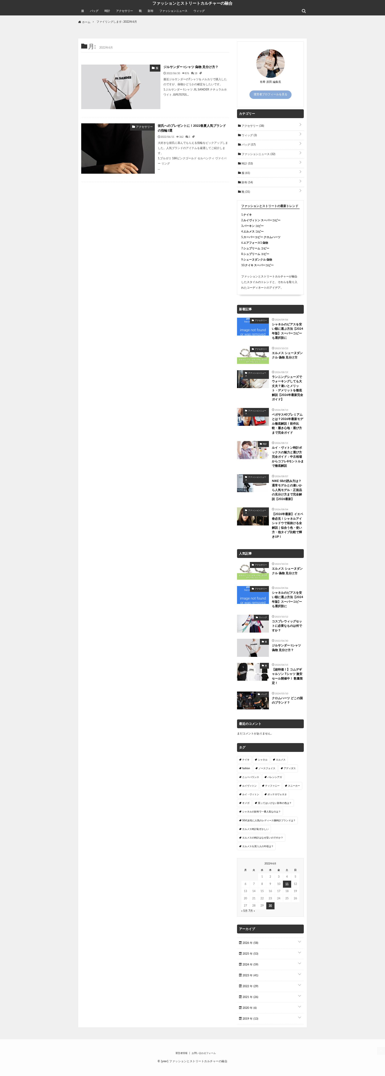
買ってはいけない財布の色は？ (275, 803)
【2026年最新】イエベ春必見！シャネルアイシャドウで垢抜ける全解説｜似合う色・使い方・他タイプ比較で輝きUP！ (287, 525)
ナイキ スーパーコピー (259, 265)
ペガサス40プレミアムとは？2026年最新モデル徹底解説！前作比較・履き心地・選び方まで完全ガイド (287, 423)
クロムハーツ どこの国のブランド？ (287, 700)
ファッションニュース (173, 11)
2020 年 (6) (249, 1008)
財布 (150, 11)
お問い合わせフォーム (204, 1053)
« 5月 (244, 911)
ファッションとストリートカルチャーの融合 (192, 3)
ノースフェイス (266, 768)
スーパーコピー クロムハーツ (262, 237)
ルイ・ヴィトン (250, 794)
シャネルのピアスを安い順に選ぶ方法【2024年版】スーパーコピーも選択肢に (287, 331)
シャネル (262, 760)
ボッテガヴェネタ (277, 794)
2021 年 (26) (250, 997)
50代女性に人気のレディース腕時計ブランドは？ (269, 820)
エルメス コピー (253, 231)
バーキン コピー (253, 226)
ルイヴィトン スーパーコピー (262, 220)
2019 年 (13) (250, 1018)
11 (287, 884)
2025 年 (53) (250, 953)
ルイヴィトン (249, 786)
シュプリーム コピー (256, 248)
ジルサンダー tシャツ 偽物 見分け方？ (190, 67)
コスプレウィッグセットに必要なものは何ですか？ (287, 626)
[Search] (304, 11)
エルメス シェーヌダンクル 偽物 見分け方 (287, 355)
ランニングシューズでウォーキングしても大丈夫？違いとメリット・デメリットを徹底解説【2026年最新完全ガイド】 (287, 388)
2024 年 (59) (250, 964)
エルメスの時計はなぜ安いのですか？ (262, 838)
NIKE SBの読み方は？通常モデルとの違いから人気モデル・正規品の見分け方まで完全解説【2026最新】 (287, 490)
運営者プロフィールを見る (270, 94)
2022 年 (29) (250, 986)
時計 (107, 11)
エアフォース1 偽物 (255, 242)
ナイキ (247, 214)
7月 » (251, 911)
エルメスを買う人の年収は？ (258, 846)
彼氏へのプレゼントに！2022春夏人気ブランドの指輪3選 (192, 128)
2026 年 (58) (250, 943)
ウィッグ (199, 11)
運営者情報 (181, 1053)
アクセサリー (124, 11)
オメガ (245, 803)
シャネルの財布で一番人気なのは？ (261, 811)
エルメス (281, 760)
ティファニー (272, 786)
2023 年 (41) (250, 975)
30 (270, 905)
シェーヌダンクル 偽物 (257, 259)
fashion (246, 768)
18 (196, 73)
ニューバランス (250, 777)
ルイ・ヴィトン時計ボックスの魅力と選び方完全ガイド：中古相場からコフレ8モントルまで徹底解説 (288, 456)
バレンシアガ (274, 777)
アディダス (290, 768)
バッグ (94, 11)
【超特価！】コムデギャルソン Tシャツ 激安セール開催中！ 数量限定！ (287, 676)
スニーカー (294, 786)
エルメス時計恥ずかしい (255, 829)
